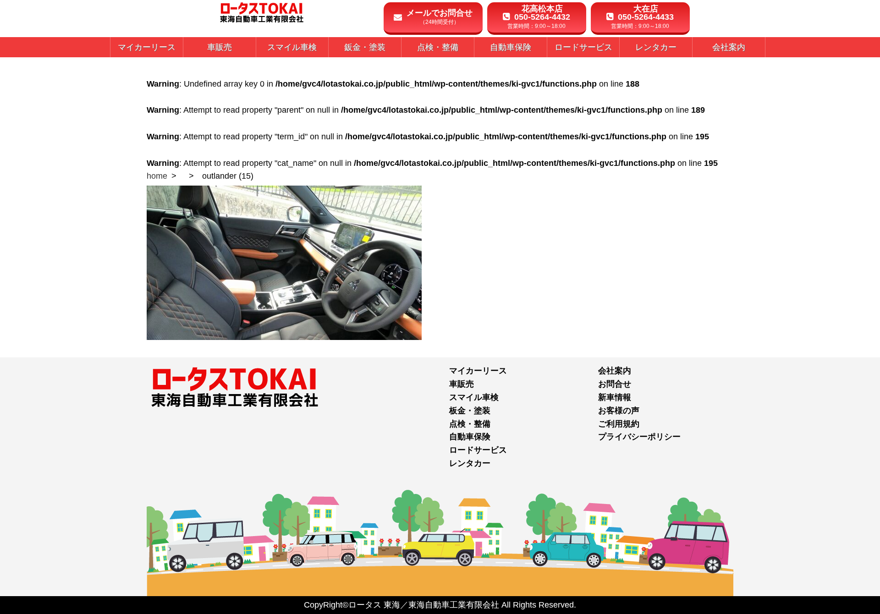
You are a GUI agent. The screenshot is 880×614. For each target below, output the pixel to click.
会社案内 (614, 370)
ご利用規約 (618, 423)
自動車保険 (469, 436)
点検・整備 (469, 423)
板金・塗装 (469, 410)
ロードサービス (478, 450)
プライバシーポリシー (639, 436)
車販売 (461, 384)
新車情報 (614, 397)
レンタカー (469, 463)
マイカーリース (478, 370)
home (157, 176)
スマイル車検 (474, 397)
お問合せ (614, 384)
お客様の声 (618, 410)
